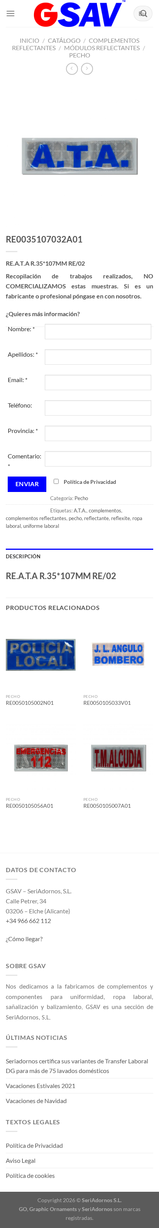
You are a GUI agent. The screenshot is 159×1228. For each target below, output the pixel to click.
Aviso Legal (21, 1160)
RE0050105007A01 (107, 806)
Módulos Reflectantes (102, 47)
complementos (105, 510)
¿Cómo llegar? (24, 938)
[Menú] (10, 13)
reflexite (120, 518)
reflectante (96, 518)
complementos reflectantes (36, 518)
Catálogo (64, 40)
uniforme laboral (41, 526)
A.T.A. (80, 510)
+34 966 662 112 (28, 920)
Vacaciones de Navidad (36, 1100)
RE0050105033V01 (107, 703)
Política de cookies (30, 1175)
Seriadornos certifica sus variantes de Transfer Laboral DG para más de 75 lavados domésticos (77, 1066)
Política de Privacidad (90, 481)
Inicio (29, 40)
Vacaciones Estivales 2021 (40, 1085)
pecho (75, 518)
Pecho (79, 55)
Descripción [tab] (23, 556)
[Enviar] (144, 13)
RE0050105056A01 (29, 806)
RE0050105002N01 (30, 703)
